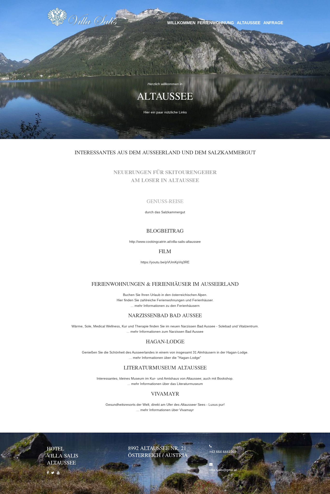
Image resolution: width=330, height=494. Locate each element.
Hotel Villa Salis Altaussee (62, 455)
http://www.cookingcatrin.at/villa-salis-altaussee (165, 241)
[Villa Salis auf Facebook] (48, 473)
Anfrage (273, 23)
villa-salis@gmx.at (223, 470)
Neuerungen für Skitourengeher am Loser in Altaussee (165, 176)
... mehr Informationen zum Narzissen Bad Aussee (165, 331)
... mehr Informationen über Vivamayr (165, 410)
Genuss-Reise (165, 201)
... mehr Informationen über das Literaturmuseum (165, 384)
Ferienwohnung (215, 23)
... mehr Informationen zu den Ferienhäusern (165, 306)
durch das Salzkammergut (165, 212)
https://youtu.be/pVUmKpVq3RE (165, 262)
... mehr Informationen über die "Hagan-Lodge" (165, 358)
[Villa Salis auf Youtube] (58, 473)
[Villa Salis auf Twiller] (52, 473)
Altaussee (248, 23)
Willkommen (181, 23)
